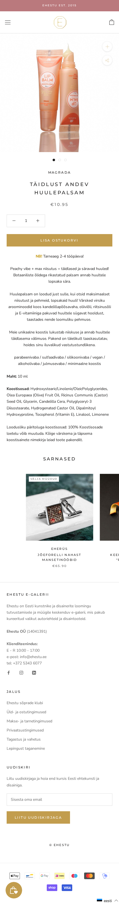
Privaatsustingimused (25, 730)
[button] (107, 900)
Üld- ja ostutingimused (26, 712)
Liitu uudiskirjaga (38, 817)
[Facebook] (9, 672)
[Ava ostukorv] (111, 22)
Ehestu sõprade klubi (25, 703)
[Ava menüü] (8, 22)
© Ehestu (59, 845)
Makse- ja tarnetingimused (29, 721)
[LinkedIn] (34, 672)
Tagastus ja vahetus (24, 739)
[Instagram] (21, 672)
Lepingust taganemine (26, 748)
